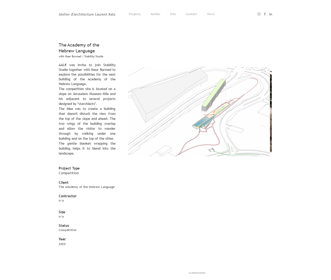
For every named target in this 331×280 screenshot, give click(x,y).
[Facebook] (265, 14)
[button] (145, 111)
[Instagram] (259, 14)
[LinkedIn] (271, 14)
